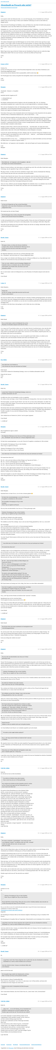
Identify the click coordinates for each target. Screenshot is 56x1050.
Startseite (3, 1044)
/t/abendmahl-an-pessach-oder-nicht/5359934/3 (11, 910)
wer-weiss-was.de (5, 1)
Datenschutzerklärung (36, 1044)
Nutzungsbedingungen (24, 1044)
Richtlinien (15, 1044)
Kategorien (9, 1044)
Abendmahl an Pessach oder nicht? (16, 5)
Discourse (11, 1048)
